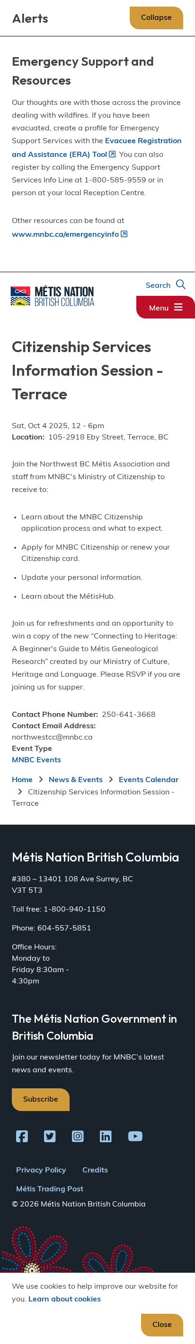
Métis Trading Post (49, 1189)
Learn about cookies (64, 1299)
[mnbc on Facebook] (22, 1138)
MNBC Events (36, 760)
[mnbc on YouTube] (135, 1138)
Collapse (156, 18)
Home (22, 780)
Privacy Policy (41, 1170)
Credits (95, 1170)
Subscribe (40, 1099)
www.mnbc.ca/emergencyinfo (65, 235)
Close (162, 1325)
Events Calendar (148, 780)
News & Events (76, 780)
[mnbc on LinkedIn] (106, 1138)
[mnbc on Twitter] (50, 1138)
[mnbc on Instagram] (78, 1138)
